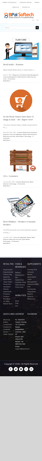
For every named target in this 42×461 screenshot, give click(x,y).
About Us (6, 320)
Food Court (19, 287)
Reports (30, 294)
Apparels (6, 277)
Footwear (6, 294)
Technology (27, 136)
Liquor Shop (7, 282)
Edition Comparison (7, 323)
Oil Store (6, 301)
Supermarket (7, 269)
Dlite (17, 303)
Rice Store (6, 299)
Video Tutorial (8, 334)
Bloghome (16, 75)
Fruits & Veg (7, 274)
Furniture (6, 296)
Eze (16, 306)
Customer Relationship (23, 132)
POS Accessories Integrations (31, 289)
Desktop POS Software (32, 271)
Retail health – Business (13, 64)
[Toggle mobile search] (33, 20)
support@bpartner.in (22, 349)
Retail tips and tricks (9, 136)
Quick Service (20, 285)
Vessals (6, 289)
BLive (17, 301)
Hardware (6, 287)
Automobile (7, 291)
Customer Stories (6, 331)
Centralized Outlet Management (28, 75)
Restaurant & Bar (19, 276)
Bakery (17, 272)
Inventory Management (10, 77)
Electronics (7, 284)
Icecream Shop (20, 282)
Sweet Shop (19, 280)
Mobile (25, 134)
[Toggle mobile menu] (38, 20)
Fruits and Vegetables (15, 134)
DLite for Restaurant (31, 298)
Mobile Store (7, 304)
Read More (6, 81)
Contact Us (7, 327)
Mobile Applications (31, 276)
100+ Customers (10, 176)
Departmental (8, 272)
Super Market (20, 136)
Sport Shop (7, 279)
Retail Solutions (22, 77)
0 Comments (11, 79)
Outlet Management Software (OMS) (32, 282)
